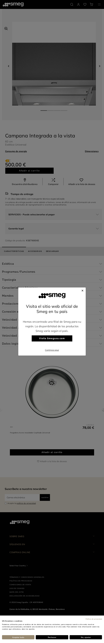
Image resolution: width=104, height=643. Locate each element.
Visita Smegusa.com (52, 338)
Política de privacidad (94, 619)
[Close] (82, 290)
